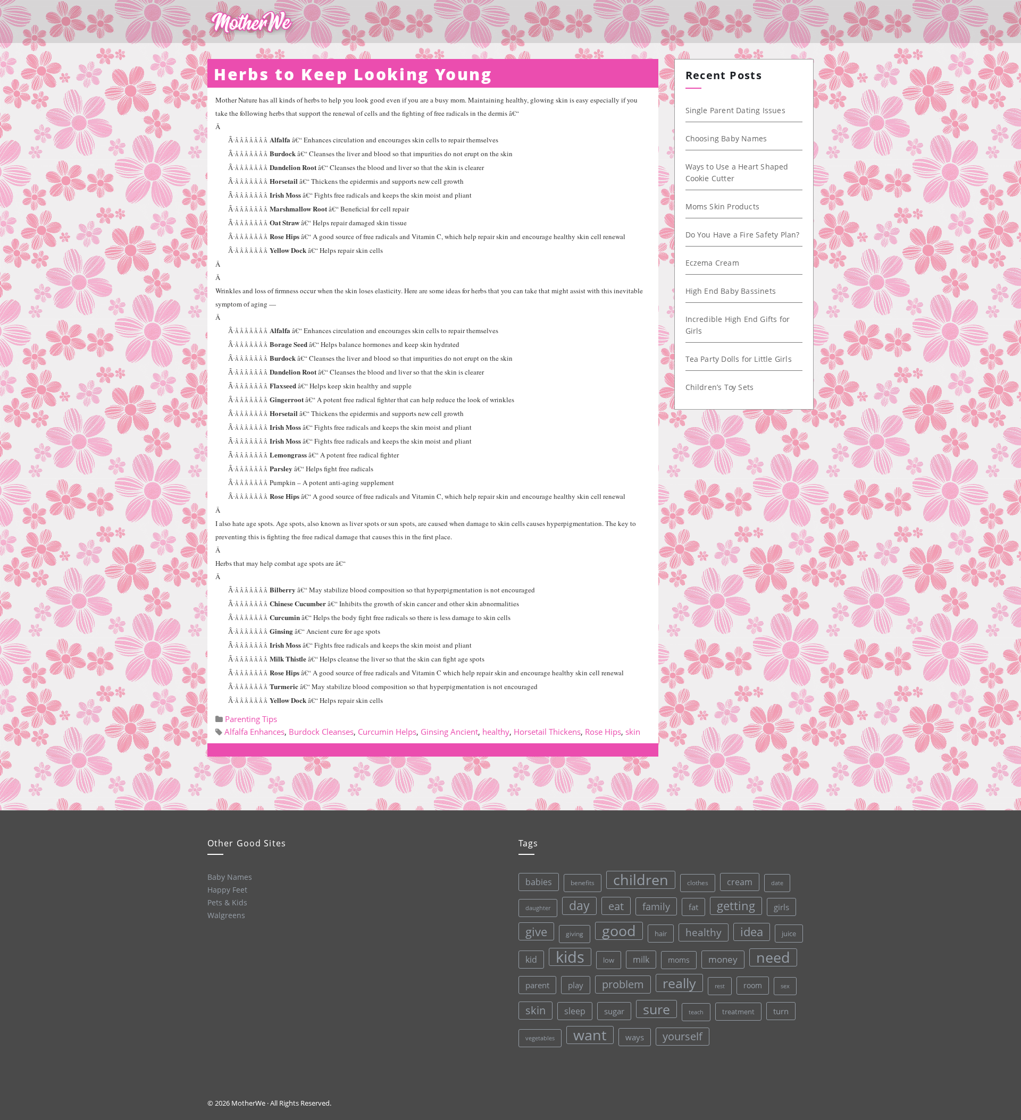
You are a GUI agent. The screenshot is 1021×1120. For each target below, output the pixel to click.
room (752, 985)
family (656, 906)
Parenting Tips (251, 719)
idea (751, 931)
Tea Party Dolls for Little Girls (738, 359)
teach (696, 1012)
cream (739, 882)
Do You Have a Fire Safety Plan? (742, 235)
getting (736, 905)
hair (661, 933)
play (575, 985)
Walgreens (226, 915)
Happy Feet (227, 890)
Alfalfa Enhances (254, 731)
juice (789, 933)
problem (623, 984)
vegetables (540, 1038)
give (536, 931)
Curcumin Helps (387, 731)
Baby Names (229, 877)
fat (693, 907)
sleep (574, 1011)
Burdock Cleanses (321, 731)
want (590, 1035)
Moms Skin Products (722, 206)
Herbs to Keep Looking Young (353, 74)
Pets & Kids (227, 902)
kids (570, 957)
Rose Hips (603, 731)
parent (537, 985)
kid (531, 959)
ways (634, 1037)
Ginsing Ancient (449, 731)
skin (632, 731)
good (619, 931)
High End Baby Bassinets (730, 291)
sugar (614, 1011)
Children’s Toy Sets (719, 387)
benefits (583, 883)
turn (781, 1011)
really (679, 983)
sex (785, 986)
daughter (537, 908)
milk (641, 959)
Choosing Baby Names (726, 138)
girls (781, 907)
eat (616, 905)
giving (574, 934)
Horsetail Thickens (547, 731)
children (640, 880)
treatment (738, 1011)
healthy (495, 731)
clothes (697, 882)
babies (538, 882)
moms (679, 960)
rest (720, 986)
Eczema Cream (712, 263)
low (608, 960)
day (579, 905)
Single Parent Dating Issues (735, 110)
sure (656, 1009)
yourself (682, 1036)
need (773, 957)
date (777, 883)
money (723, 959)
